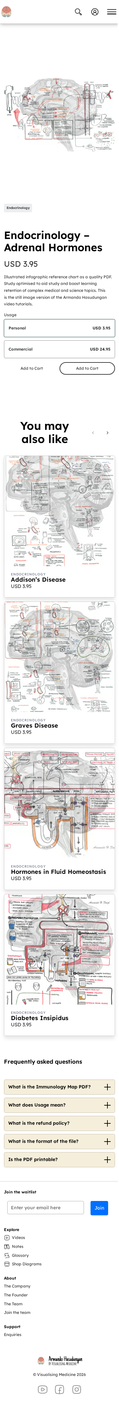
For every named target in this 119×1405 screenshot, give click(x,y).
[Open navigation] (111, 12)
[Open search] (78, 12)
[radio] (59, 328)
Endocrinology (18, 208)
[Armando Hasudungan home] (6, 11)
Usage (10, 314)
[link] (107, 433)
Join (99, 1208)
